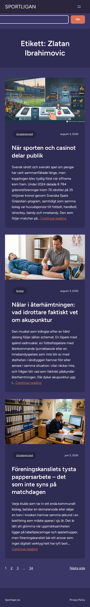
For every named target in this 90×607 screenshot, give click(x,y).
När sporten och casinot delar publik (44, 151)
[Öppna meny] (79, 6)
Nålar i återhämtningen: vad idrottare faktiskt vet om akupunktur (45, 312)
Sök (78, 19)
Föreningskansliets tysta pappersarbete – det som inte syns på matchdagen (44, 480)
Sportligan (20, 7)
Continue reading (53, 218)
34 (31, 568)
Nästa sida (77, 568)
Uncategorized (24, 134)
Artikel (20, 290)
